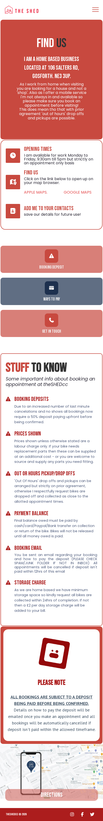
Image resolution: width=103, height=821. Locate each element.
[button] (95, 9)
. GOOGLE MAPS (69, 192)
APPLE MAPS (35, 192)
